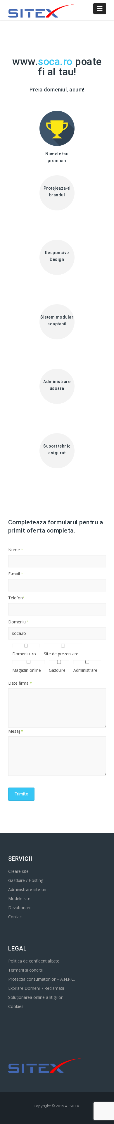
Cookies (15, 1006)
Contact (15, 916)
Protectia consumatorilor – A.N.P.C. (41, 979)
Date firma (20, 683)
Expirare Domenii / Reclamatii (36, 988)
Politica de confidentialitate (33, 961)
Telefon (16, 598)
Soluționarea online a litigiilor (35, 997)
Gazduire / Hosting (25, 880)
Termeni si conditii (25, 970)
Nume (15, 549)
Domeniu (18, 622)
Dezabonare (20, 907)
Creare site (18, 871)
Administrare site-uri (27, 889)
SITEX (74, 1105)
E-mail (15, 574)
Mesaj (15, 731)
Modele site (19, 898)
